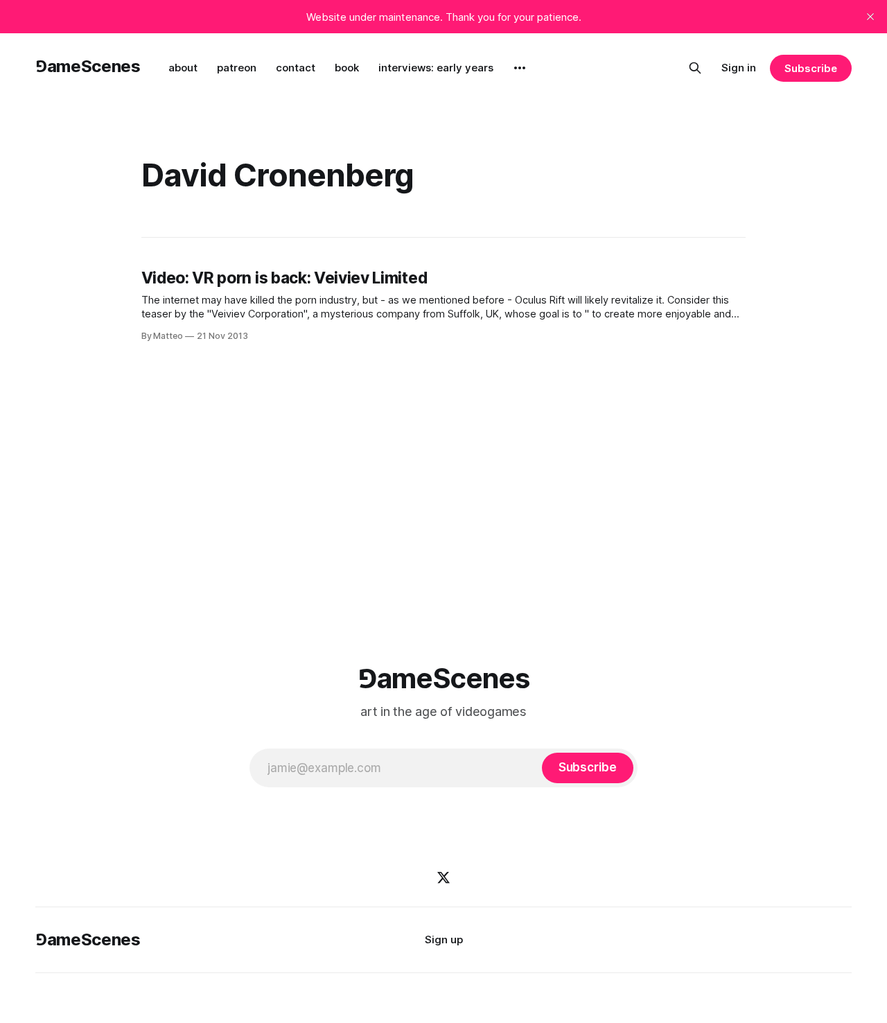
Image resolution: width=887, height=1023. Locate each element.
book (347, 67)
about (182, 67)
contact (295, 67)
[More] (520, 68)
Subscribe (810, 68)
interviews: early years (435, 67)
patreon (236, 67)
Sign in (738, 67)
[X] (443, 877)
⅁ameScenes (87, 66)
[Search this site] (695, 68)
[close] (870, 17)
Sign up (444, 939)
